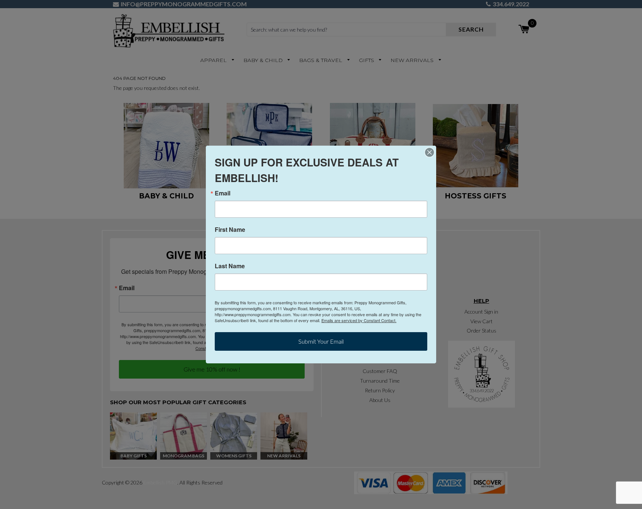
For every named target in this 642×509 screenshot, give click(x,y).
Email (222, 193)
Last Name (230, 266)
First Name (230, 230)
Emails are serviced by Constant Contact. (358, 320)
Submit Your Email (321, 341)
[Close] (429, 152)
